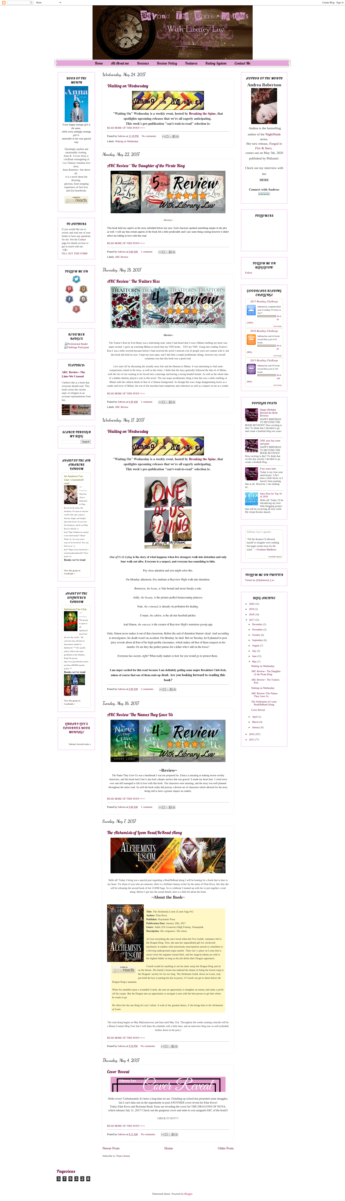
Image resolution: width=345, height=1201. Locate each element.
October (256, 635)
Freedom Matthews (266, 549)
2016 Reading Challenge (264, 331)
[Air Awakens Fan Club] (71, 495)
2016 (252, 734)
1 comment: (147, 251)
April (255, 716)
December (257, 624)
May (254, 661)
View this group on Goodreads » (72, 572)
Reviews (143, 63)
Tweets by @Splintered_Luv (259, 580)
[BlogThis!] (167, 136)
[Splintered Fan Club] (71, 621)
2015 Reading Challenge (264, 360)
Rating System (215, 63)
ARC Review (121, 257)
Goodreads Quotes (275, 557)
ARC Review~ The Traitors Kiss (133, 281)
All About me (120, 63)
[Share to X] (170, 136)
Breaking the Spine (202, 113)
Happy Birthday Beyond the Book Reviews (269, 412)
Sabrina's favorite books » (80, 744)
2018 (252, 614)
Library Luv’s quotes (259, 532)
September (258, 640)
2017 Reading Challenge (264, 301)
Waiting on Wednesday (127, 85)
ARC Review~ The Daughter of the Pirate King (146, 165)
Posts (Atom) (123, 1156)
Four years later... (269, 468)
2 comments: (148, 689)
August (256, 645)
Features (191, 63)
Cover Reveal (118, 1071)
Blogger (188, 1194)
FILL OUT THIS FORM (74, 253)
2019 (252, 609)
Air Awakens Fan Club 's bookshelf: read (74, 480)
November (257, 629)
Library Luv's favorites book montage (76, 728)
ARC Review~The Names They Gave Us (140, 714)
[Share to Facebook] (174, 136)
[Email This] (163, 136)
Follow (248, 272)
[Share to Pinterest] (177, 136)
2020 (252, 604)
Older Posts (226, 1148)
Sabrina (260, 306)
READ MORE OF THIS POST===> (126, 128)
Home (99, 63)
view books (277, 326)
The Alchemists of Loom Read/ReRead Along (144, 832)
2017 (252, 620)
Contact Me (242, 63)
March (255, 722)
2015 (252, 739)
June (254, 656)
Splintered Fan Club (75, 609)
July (254, 651)
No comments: (149, 136)
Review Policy (167, 63)
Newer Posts (110, 1148)
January (256, 727)
